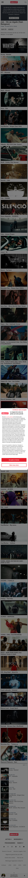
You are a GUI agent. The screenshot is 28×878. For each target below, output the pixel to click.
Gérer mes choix (14, 465)
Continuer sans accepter (20, 410)
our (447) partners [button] (9, 416)
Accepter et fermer (14, 460)
